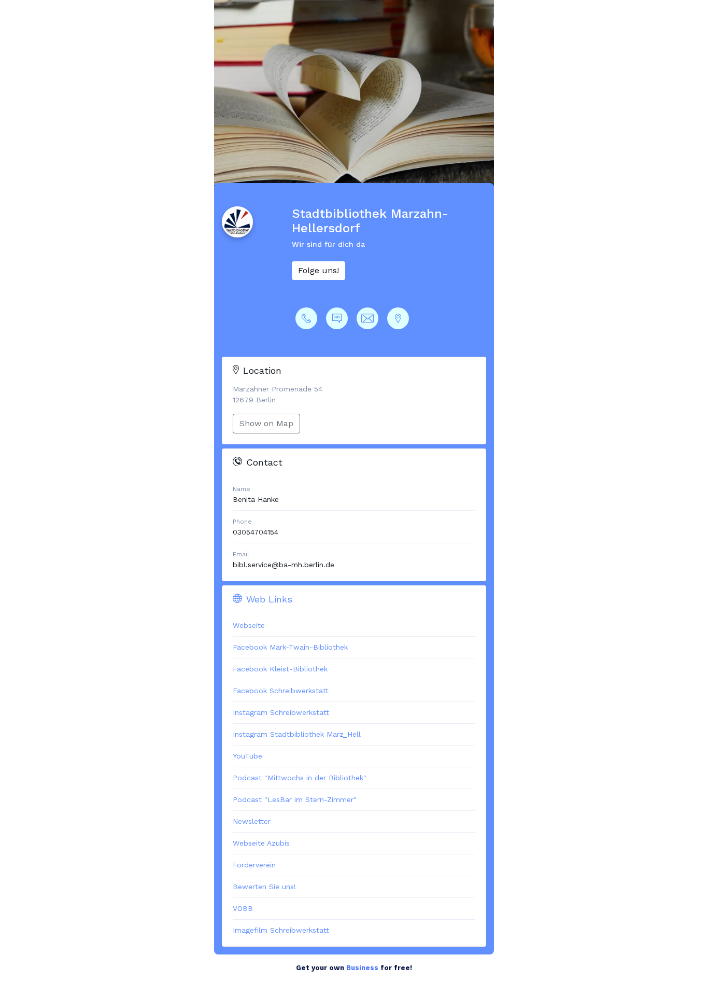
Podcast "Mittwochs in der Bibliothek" (299, 778)
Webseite (249, 625)
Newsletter (252, 821)
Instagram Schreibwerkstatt (281, 712)
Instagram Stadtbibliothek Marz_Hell (297, 734)
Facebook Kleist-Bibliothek (280, 669)
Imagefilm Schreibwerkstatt (281, 930)
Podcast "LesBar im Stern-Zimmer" (295, 799)
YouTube (247, 756)
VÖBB (243, 908)
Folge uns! (318, 270)
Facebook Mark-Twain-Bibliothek (290, 647)
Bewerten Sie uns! (264, 886)
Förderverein (254, 865)
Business (362, 968)
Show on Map (266, 423)
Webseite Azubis (261, 843)
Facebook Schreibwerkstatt (281, 690)
